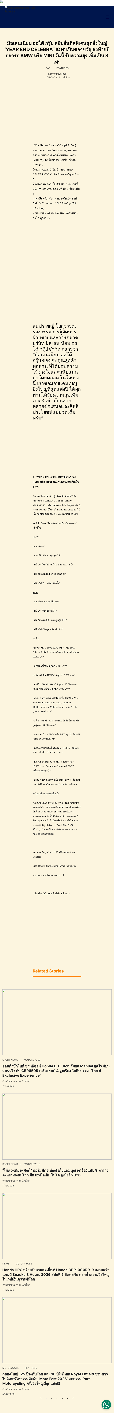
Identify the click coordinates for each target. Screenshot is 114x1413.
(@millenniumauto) (67, 866)
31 (68, 1398)
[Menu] (107, 17)
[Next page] (73, 1398)
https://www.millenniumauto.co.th (48, 875)
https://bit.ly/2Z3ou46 (48, 866)
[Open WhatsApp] (106, 1404)
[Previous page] (41, 1398)
